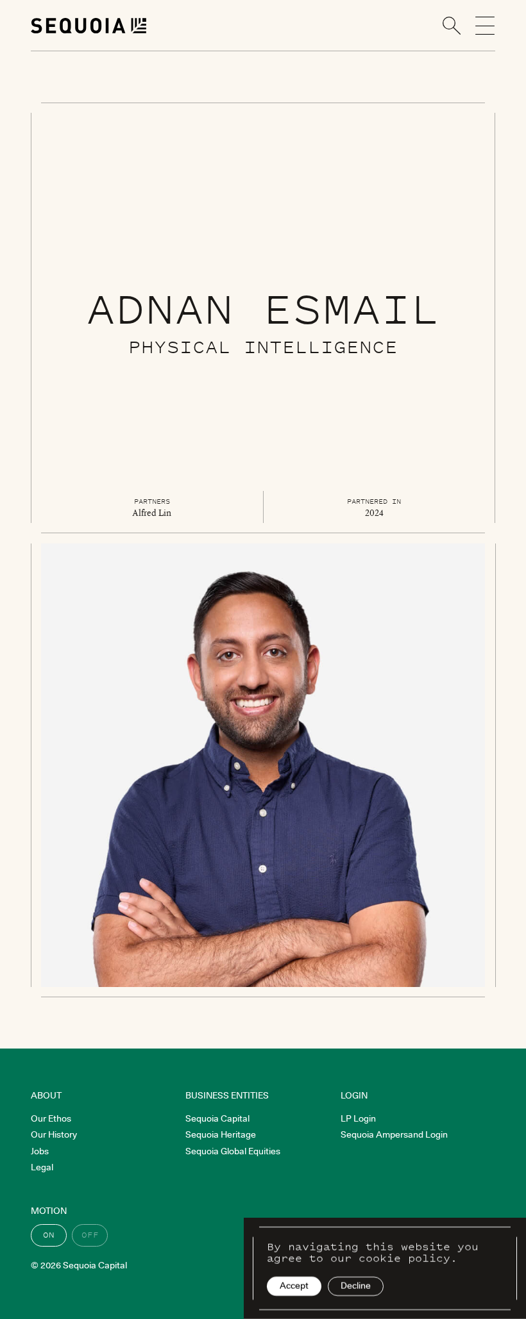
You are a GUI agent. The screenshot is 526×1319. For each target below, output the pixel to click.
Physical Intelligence (263, 346)
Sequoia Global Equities (232, 1151)
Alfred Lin (151, 512)
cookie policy (404, 1258)
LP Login (358, 1118)
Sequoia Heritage (220, 1134)
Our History (54, 1134)
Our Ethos (51, 1118)
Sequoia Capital (217, 1118)
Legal (42, 1167)
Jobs (40, 1151)
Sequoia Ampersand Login (394, 1134)
